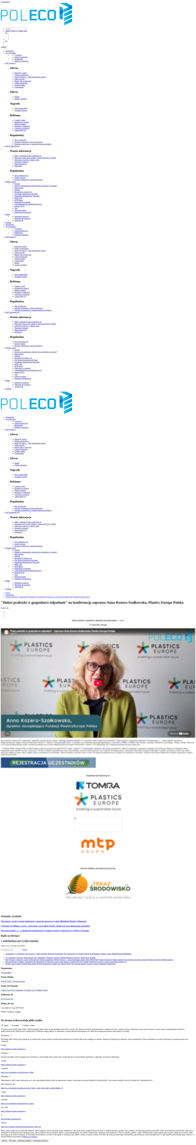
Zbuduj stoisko (20, 85)
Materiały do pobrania (22, 218)
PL (6, 33)
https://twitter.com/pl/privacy (11, 1119)
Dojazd (17, 184)
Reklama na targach (22, 122)
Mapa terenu (19, 188)
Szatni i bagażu (20, 178)
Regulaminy (59, 954)
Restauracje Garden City (23, 192)
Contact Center (20, 120)
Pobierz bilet (22, 31)
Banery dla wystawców (23, 81)
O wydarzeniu (10, 53)
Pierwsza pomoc (20, 210)
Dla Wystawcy (10, 63)
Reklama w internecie (22, 126)
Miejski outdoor (20, 124)
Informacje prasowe (22, 216)
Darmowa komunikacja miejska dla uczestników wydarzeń (36, 186)
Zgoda (6, 1025)
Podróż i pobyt (10, 182)
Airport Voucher (80, 964)
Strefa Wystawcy (11, 31)
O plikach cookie (28, 1025)
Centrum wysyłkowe (22, 128)
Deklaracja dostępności (23, 212)
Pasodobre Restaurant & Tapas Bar (27, 196)
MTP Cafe (18, 198)
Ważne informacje (84, 954)
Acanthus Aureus (21, 110)
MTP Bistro (19, 200)
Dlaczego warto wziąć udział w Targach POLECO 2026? (35, 158)
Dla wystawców (20, 140)
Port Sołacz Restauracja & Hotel (26, 194)
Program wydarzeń (21, 162)
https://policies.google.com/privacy (13, 1049)
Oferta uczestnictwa (22, 75)
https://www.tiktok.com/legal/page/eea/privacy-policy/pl (21, 1127)
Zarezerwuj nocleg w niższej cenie (27, 160)
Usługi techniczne (21, 83)
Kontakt (8, 223)
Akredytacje (19, 220)
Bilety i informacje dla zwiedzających (28, 156)
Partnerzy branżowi (21, 61)
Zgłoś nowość (20, 79)
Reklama (51, 954)
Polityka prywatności (29, 1137)
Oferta (38, 954)
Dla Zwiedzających (12, 146)
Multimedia (19, 59)
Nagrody (44, 954)
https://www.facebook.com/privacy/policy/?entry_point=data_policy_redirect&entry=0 (32, 1088)
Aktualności (9, 51)
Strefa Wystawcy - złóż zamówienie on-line (30, 77)
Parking (17, 190)
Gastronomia (19, 87)
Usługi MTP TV (20, 130)
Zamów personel (21, 99)
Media (7, 214)
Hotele (17, 97)
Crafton (17, 1012)
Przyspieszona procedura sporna (135, 960)
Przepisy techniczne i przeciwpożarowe (29, 142)
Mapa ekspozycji (21, 164)
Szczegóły (15, 1025)
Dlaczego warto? (21, 73)
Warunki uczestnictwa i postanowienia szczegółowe (33, 144)
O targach (18, 55)
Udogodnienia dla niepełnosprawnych (28, 204)
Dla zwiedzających (21, 176)
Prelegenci (18, 166)
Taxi (16, 208)
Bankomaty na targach (23, 202)
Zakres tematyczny (21, 57)
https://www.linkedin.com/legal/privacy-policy (17, 1072)
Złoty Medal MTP (21, 108)
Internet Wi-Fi (19, 206)
